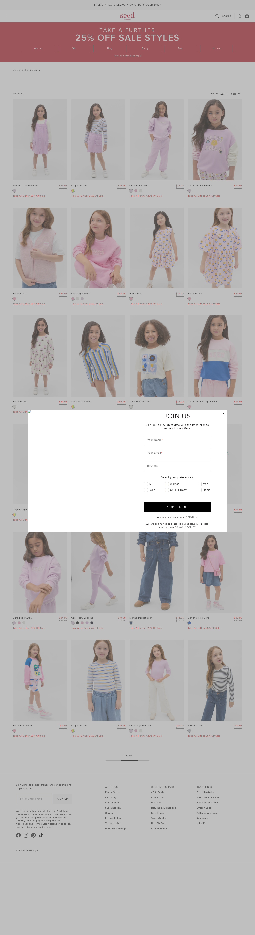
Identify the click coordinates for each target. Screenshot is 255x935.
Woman (174, 484)
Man (205, 484)
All (150, 484)
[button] (223, 413)
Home (207, 489)
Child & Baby (178, 489)
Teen (152, 489)
